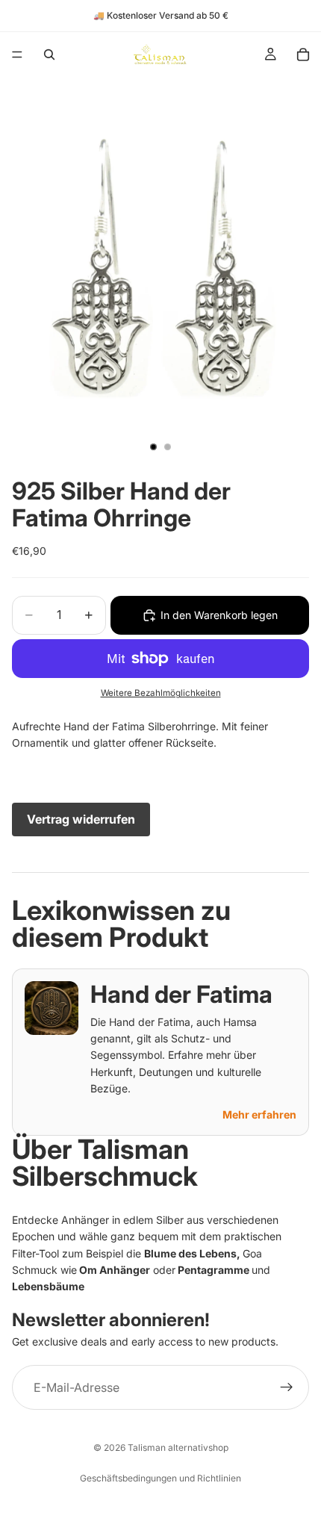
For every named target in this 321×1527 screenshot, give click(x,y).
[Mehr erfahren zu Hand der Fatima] (51, 1008)
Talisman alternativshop (178, 1447)
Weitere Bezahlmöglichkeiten (161, 693)
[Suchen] (49, 54)
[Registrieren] (286, 1387)
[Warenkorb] (303, 54)
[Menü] (17, 54)
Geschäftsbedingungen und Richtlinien (160, 1478)
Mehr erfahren (259, 1114)
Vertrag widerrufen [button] (81, 819)
